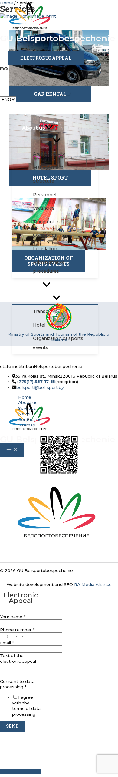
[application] (49, 127)
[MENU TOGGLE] (56, 141)
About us (28, 402)
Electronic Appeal (45, 58)
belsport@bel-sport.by (40, 387)
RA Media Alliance (93, 584)
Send (12, 726)
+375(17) (35, 381)
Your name (12, 616)
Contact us (29, 419)
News (24, 413)
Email (7, 642)
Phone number (17, 629)
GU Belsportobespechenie (57, 38)
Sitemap (26, 425)
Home (24, 397)
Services (27, 408)
